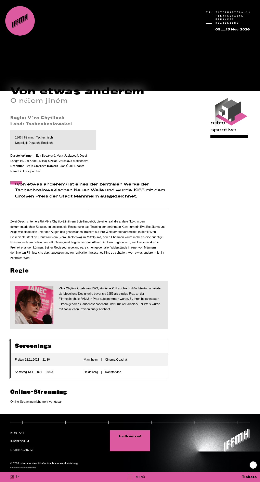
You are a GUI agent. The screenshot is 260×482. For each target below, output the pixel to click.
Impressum (19, 441)
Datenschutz (21, 449)
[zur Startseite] (20, 21)
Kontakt (17, 433)
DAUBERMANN (31, 467)
